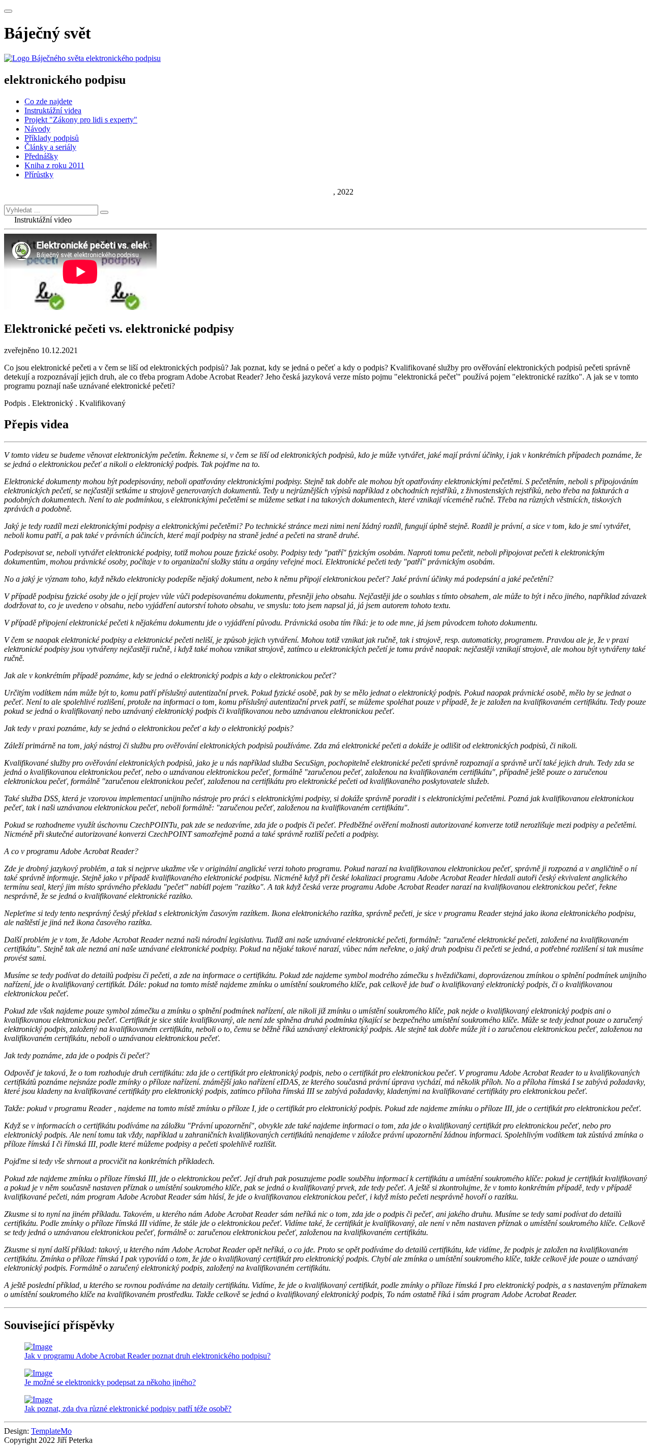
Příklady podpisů (51, 138)
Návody (37, 128)
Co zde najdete (48, 101)
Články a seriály (50, 147)
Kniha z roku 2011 (54, 165)
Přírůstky (38, 174)
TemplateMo (51, 1431)
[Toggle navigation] (8, 11)
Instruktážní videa (52, 110)
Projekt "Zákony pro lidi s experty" (80, 119)
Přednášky (41, 156)
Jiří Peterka (315, 191)
